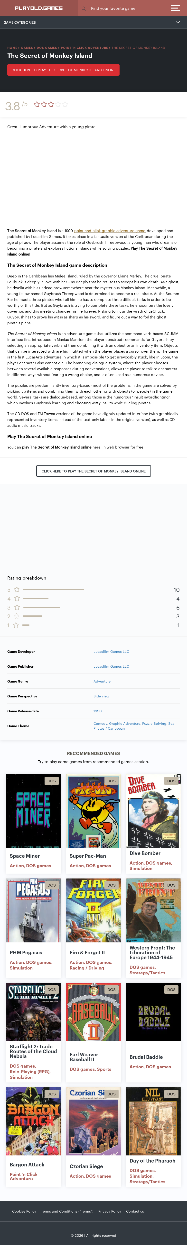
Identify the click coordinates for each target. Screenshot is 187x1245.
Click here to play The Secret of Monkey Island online (63, 69)
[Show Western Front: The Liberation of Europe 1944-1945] (153, 918)
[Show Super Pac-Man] (93, 814)
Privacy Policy (109, 1211)
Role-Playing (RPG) (29, 1071)
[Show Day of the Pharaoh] (153, 1127)
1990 (98, 710)
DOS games (47, 47)
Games (27, 47)
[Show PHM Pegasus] (33, 918)
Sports (104, 1069)
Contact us (135, 1211)
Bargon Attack (27, 1164)
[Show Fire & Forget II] (93, 918)
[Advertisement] (93, 179)
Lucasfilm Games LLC (111, 651)
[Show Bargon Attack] (33, 1127)
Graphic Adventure (124, 723)
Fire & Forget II (87, 952)
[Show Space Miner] (33, 814)
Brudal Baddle (146, 1056)
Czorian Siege (86, 1166)
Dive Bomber (145, 852)
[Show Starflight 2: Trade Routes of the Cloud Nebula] (33, 1023)
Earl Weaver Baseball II (84, 1056)
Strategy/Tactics (147, 972)
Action (17, 865)
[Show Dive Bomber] (153, 814)
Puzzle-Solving (154, 723)
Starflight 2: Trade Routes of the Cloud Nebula (33, 1051)
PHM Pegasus (26, 952)
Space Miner (25, 855)
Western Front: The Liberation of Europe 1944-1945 (152, 952)
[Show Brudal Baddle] (153, 1023)
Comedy (100, 723)
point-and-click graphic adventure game (109, 230)
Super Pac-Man (88, 855)
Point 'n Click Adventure (84, 47)
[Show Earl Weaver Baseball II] (93, 1023)
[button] (83, 8)
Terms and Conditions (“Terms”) (67, 1211)
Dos (51, 780)
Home (12, 47)
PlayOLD (39, 8)
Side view (101, 696)
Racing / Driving (87, 967)
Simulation (141, 868)
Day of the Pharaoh (153, 1160)
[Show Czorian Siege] (93, 1127)
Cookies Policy (24, 1211)
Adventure (102, 681)
